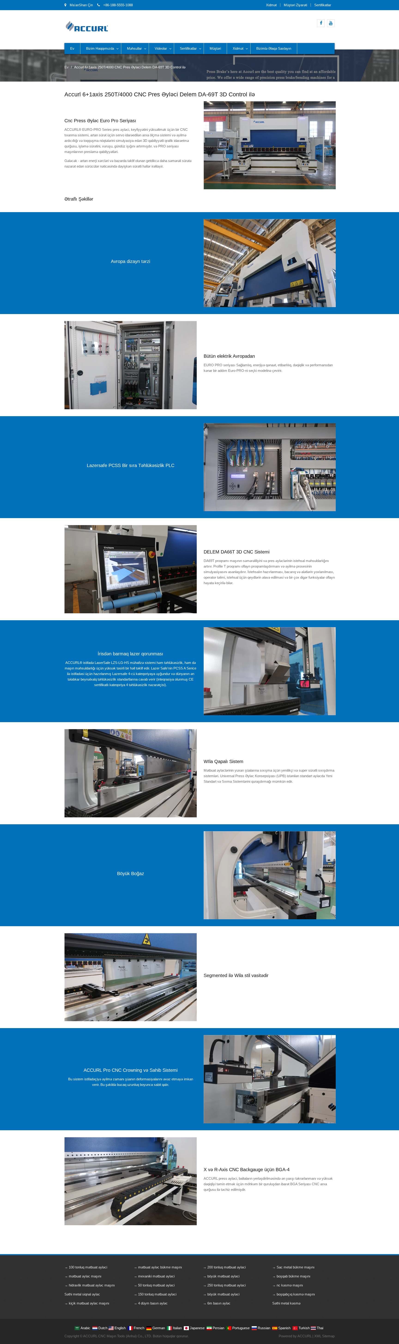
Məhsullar (134, 48)
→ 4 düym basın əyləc (151, 1303)
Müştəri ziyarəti (295, 5)
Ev (72, 48)
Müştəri (215, 48)
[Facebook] (321, 23)
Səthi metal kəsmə (286, 1303)
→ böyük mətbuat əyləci (221, 1276)
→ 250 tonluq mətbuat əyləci (224, 1285)
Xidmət (271, 5)
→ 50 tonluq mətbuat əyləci (154, 1285)
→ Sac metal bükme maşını (293, 1267)
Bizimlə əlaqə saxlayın (273, 48)
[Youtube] (331, 23)
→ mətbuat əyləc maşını (82, 1276)
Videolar (161, 48)
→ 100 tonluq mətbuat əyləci (85, 1267)
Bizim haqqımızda (100, 48)
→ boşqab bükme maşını (291, 1276)
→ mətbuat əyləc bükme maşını (158, 1267)
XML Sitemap (324, 1336)
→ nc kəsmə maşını (287, 1285)
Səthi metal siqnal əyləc (82, 1294)
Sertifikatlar (322, 5)
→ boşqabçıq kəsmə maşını (293, 1294)
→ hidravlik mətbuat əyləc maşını (89, 1285)
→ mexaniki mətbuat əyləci (154, 1276)
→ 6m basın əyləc (216, 1303)
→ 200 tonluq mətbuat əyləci (224, 1267)
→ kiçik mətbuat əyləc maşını (86, 1303)
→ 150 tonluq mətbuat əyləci (155, 1294)
